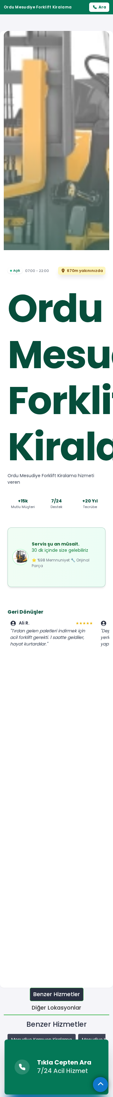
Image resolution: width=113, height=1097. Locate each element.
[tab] (56, 994)
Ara (102, 7)
